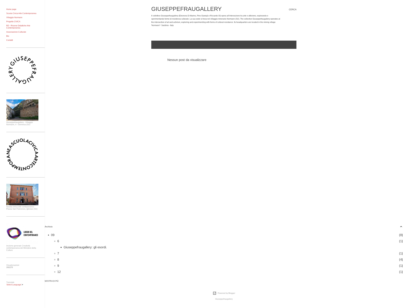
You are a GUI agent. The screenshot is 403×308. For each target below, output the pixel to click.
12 (59, 272)
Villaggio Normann (14, 17)
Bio (7, 36)
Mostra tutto (285, 44)
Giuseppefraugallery (186, 9)
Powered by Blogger (226, 293)
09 (52, 235)
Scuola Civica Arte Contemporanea (21, 13)
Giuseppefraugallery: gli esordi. (85, 247)
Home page (11, 9)
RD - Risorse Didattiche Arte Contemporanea (18, 27)
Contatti (9, 40)
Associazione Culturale (16, 32)
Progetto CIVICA (13, 21)
